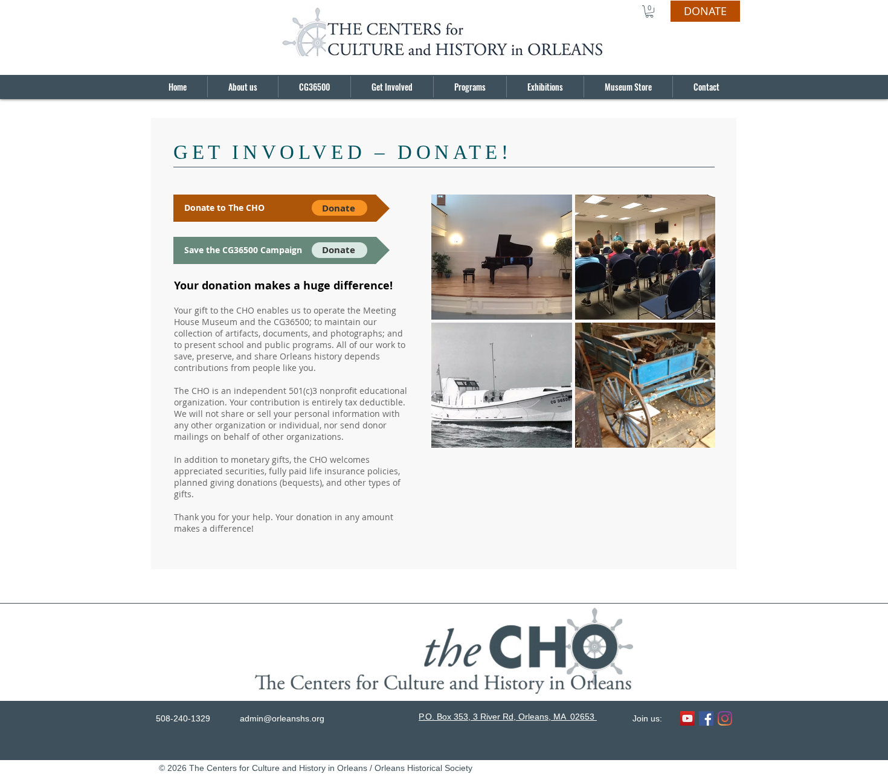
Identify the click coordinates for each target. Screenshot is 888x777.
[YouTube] (687, 718)
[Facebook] (706, 718)
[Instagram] (725, 718)
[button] (649, 11)
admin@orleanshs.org (282, 718)
